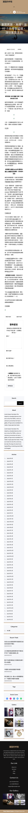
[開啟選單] (14, 6)
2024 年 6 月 (10, 533)
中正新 (6, 128)
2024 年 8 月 (10, 527)
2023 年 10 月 (10, 556)
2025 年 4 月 (10, 504)
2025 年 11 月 (10, 484)
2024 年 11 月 (10, 519)
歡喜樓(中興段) (10, 182)
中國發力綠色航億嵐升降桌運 (12, 669)
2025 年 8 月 (10, 493)
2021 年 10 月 (10, 608)
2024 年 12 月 (10, 516)
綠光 (8, 271)
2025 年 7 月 (10, 495)
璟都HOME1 (13, 88)
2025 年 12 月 (10, 481)
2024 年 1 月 (10, 547)
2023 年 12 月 (10, 550)
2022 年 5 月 (10, 596)
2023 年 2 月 (10, 570)
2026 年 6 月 (10, 464)
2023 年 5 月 (10, 562)
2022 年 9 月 (10, 585)
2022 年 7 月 (10, 590)
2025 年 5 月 (10, 501)
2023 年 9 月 (10, 559)
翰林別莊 (12, 171)
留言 (8, 336)
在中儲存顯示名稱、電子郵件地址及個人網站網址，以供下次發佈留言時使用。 (14, 377)
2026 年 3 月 (10, 472)
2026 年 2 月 (10, 475)
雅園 (15, 96)
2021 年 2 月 (10, 619)
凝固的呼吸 (7, 1)
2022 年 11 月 (10, 579)
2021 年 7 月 (10, 616)
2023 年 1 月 (10, 573)
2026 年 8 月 (10, 458)
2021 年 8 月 (10, 613)
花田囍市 (10, 292)
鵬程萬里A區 (13, 163)
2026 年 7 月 (10, 461)
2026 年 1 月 (10, 478)
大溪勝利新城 (18, 265)
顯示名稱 (9, 351)
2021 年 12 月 (10, 602)
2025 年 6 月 (10, 498)
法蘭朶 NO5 (13, 169)
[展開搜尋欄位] (10, 12)
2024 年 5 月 (10, 536)
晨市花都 (15, 194)
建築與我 (20, 69)
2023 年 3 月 (10, 567)
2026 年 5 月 (10, 467)
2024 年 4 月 (10, 539)
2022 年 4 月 (10, 599)
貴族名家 (8, 223)
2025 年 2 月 (10, 510)
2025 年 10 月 (10, 487)
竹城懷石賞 (8, 213)
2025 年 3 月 (10, 507)
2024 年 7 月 (10, 530)
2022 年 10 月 (10, 582)
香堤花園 (10, 258)
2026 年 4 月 (10, 470)
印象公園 (14, 219)
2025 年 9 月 (10, 490)
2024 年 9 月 (10, 524)
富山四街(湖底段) (18, 201)
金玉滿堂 (12, 161)
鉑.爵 (21, 194)
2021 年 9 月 (10, 611)
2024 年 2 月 (10, 544)
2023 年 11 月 (10, 553)
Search (20, 403)
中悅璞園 (7, 306)
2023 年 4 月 (10, 565)
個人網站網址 (10, 366)
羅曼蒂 (21, 284)
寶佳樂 (16, 150)
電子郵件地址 (10, 358)
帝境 (8, 111)
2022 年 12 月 (10, 576)
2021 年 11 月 (10, 605)
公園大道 (8, 188)
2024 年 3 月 (10, 542)
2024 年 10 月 (10, 521)
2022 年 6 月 (10, 593)
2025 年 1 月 (10, 513)
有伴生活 (10, 104)
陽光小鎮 (7, 171)
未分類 (8, 630)
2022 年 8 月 (10, 588)
